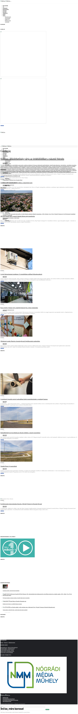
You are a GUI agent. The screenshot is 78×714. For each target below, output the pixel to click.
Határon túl (7, 19)
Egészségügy (6, 9)
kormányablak (3, 648)
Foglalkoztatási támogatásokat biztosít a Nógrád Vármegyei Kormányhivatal (21, 504)
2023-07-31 (5, 219)
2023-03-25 (5, 435)
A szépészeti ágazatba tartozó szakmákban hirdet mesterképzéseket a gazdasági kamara (24, 399)
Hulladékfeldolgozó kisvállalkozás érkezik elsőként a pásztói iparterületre (20, 432)
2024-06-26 (7, 178)
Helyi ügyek (5, 5)
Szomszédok (7, 18)
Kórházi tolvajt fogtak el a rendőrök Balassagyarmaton (12, 603)
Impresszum (5, 697)
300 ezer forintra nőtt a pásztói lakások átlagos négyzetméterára (17, 216)
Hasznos (6, 642)
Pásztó (1, 642)
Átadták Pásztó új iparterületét (8, 466)
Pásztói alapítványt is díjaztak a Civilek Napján (11, 217)
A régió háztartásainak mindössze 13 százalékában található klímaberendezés (21, 274)
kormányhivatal (11, 648)
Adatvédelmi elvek (7, 701)
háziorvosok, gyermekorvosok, (7, 651)
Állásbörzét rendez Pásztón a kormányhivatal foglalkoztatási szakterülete (20, 341)
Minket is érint (8, 20)
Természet (5, 13)
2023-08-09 (5, 185)
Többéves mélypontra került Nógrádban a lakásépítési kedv (16, 182)
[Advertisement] (34, 238)
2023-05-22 (5, 310)
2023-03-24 (5, 469)
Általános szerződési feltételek (10, 700)
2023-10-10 (4, 163)
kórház (12, 650)
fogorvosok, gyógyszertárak (6, 652)
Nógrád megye (8, 16)
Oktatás (5, 10)
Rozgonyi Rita (5, 218)
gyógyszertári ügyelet (5, 650)
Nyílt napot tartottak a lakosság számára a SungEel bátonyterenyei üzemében (16, 597)
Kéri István (5, 276)
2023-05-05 (5, 344)
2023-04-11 (4, 402)
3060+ (4, 15)
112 (3, 6)
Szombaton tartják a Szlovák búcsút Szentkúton (11, 590)
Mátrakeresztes (12, 642)
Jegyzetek (7, 21)
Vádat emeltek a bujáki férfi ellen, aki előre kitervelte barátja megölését (15, 609)
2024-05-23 (7, 212)
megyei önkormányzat (13, 647)
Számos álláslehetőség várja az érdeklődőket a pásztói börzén (32, 158)
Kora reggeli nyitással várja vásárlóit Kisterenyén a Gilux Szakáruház (19, 307)
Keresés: (1, 706)
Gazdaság (5, 8)
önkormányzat (3, 647)
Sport (4, 14)
